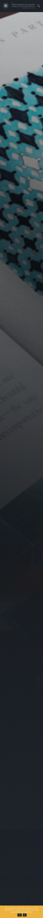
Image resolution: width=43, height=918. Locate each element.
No (25, 915)
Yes (19, 915)
